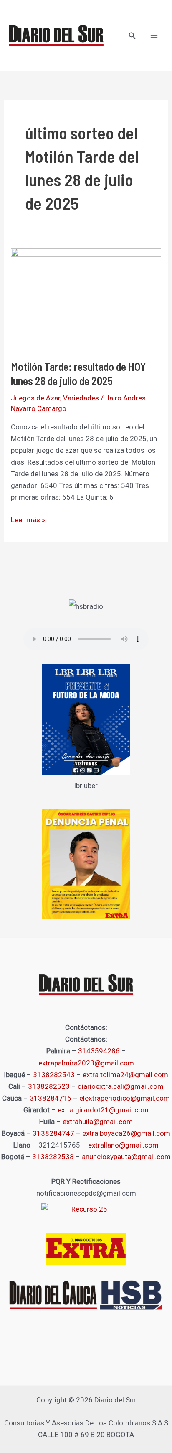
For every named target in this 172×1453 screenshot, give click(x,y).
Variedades (81, 398)
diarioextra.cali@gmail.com (121, 1086)
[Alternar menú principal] (154, 35)
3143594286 (99, 1051)
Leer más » (28, 519)
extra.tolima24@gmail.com (125, 1074)
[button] (132, 36)
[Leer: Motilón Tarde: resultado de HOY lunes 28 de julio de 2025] (86, 298)
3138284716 (50, 1098)
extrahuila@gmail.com (98, 1121)
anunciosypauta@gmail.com (126, 1157)
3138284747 (53, 1133)
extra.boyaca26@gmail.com (126, 1133)
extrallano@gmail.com (123, 1145)
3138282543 (54, 1074)
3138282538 (53, 1157)
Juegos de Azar (35, 398)
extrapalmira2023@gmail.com (86, 1063)
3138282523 (49, 1086)
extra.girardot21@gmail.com (103, 1110)
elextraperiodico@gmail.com (124, 1098)
